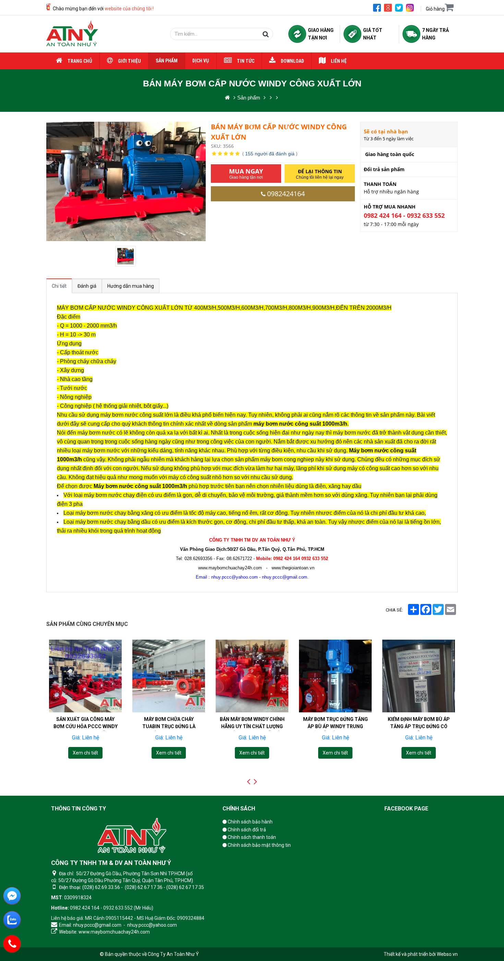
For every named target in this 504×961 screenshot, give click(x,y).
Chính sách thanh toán (251, 837)
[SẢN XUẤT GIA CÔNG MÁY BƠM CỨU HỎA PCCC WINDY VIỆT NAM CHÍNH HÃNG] (85, 676)
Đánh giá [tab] (86, 286)
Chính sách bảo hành (250, 821)
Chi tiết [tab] (59, 286)
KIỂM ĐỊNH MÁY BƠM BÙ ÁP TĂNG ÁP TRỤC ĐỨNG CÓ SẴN (419, 726)
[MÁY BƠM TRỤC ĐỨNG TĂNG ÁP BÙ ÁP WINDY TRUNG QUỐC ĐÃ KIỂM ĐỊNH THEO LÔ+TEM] (335, 676)
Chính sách (239, 808)
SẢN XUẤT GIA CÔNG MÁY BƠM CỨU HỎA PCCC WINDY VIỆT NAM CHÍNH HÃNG (85, 726)
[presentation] (248, 781)
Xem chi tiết (85, 752)
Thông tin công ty (78, 808)
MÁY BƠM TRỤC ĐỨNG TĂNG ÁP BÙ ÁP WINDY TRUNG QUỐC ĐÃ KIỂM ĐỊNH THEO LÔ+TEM (335, 730)
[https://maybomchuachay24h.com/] (227, 97)
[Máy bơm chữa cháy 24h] (72, 34)
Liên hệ (339, 61)
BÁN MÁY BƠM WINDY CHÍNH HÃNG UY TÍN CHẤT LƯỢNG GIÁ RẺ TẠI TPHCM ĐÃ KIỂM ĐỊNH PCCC (252, 730)
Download (292, 61)
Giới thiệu (129, 61)
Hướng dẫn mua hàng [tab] (130, 286)
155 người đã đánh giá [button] (270, 153)
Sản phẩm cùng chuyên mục (87, 624)
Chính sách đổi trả (246, 829)
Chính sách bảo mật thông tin (259, 845)
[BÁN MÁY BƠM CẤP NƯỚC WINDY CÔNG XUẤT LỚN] (126, 256)
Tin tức (245, 61)
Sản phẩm (167, 60)
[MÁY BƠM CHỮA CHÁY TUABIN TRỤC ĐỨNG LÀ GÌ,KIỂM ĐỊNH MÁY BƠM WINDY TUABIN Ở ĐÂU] (168, 676)
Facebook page (406, 808)
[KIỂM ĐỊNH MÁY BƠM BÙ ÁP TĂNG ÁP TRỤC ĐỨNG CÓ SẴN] (418, 676)
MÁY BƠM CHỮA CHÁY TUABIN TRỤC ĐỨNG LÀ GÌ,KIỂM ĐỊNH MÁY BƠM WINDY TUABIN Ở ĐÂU (168, 730)
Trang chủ (80, 61)
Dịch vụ (200, 60)
